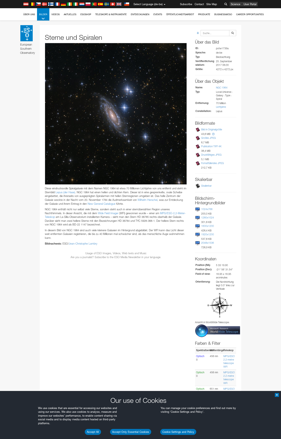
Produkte (204, 14)
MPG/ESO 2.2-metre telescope (229, 360)
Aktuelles (70, 14)
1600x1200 (207, 226)
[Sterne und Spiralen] (116, 113)
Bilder (43, 14)
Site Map (211, 4)
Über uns (29, 14)
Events (157, 14)
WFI (225, 366)
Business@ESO (223, 14)
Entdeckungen (140, 14)
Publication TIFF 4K (211, 146)
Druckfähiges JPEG (211, 154)
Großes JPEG (208, 137)
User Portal (250, 4)
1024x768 (206, 209)
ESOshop (85, 14)
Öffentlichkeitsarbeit (180, 14)
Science (235, 4)
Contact (199, 4)
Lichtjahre (221, 106)
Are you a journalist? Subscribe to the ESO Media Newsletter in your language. (116, 257)
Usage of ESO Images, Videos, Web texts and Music (115, 253)
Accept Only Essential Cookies (130, 431)
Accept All (93, 431)
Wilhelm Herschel (147, 199)
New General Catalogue (101, 203)
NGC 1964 (222, 87)
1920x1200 (207, 234)
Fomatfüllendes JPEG (212, 163)
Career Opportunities (250, 14)
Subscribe (186, 4)
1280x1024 (207, 217)
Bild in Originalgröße (211, 129)
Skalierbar (206, 185)
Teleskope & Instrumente (111, 14)
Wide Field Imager (108, 213)
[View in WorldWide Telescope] (217, 330)
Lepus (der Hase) (65, 192)
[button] (213, 134)
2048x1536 (207, 242)
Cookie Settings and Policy (178, 431)
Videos (55, 14)
